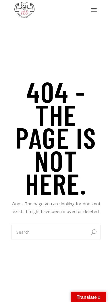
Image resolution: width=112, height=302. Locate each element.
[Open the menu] (94, 10)
